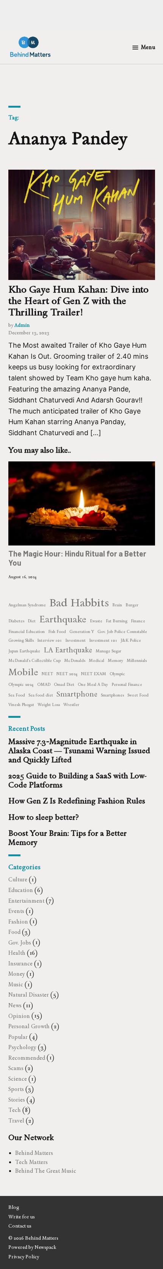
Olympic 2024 (21, 684)
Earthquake (62, 619)
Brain (117, 605)
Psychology (22, 1047)
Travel (16, 1120)
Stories (16, 1099)
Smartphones (112, 695)
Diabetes (16, 621)
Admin (22, 325)
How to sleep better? (43, 817)
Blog (13, 1207)
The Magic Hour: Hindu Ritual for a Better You (77, 558)
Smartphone (76, 694)
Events (16, 911)
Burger (131, 605)
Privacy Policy (23, 1256)
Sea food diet (40, 695)
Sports (16, 1089)
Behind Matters (34, 1153)
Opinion (19, 1016)
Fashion (18, 921)
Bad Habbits (79, 602)
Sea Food (16, 695)
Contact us (19, 1226)
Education (20, 890)
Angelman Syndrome (27, 605)
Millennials (137, 660)
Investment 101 (103, 640)
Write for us (21, 1217)
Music (15, 984)
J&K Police (131, 640)
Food (14, 932)
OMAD (43, 684)
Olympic (117, 673)
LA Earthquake (68, 650)
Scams (16, 1068)
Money (16, 973)
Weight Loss (49, 704)
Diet (32, 621)
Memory (115, 660)
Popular (18, 1037)
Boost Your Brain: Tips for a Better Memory (67, 838)
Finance (138, 621)
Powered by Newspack (32, 1247)
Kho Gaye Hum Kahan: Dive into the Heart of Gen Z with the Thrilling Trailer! (78, 300)
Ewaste (96, 621)
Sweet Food (138, 695)
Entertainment (26, 900)
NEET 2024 (67, 673)
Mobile (23, 671)
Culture (17, 879)
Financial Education (26, 631)
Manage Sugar (108, 651)
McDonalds (74, 660)
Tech (14, 1110)
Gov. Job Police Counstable (122, 631)
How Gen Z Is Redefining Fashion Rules (76, 800)
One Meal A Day (93, 684)
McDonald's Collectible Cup (34, 660)
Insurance (20, 963)
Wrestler (71, 704)
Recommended (26, 1057)
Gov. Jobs (19, 942)
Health (16, 952)
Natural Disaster (28, 994)
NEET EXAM (93, 673)
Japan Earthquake (24, 651)
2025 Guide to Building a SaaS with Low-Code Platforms (77, 780)
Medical (96, 660)
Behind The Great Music (45, 1170)
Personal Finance (126, 684)
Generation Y (81, 631)
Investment (75, 640)
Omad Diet (64, 684)
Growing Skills (21, 640)
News (15, 1005)
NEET (47, 673)
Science (17, 1078)
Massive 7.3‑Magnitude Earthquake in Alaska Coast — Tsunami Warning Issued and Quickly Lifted (79, 750)
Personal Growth (29, 1026)
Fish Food (57, 631)
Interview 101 (49, 640)
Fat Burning (116, 621)
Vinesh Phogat (21, 704)
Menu (148, 47)
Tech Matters (31, 1162)
